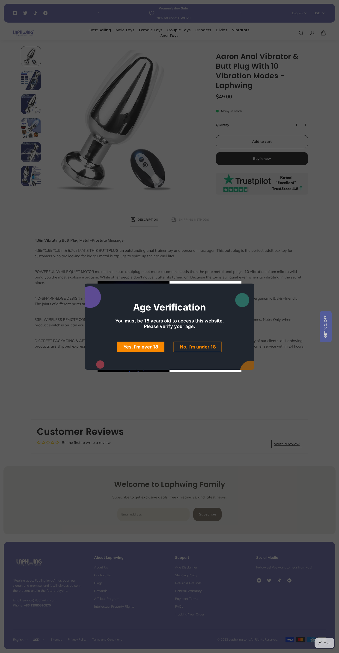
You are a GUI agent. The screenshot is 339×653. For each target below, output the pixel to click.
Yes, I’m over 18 (140, 347)
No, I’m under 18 (198, 347)
